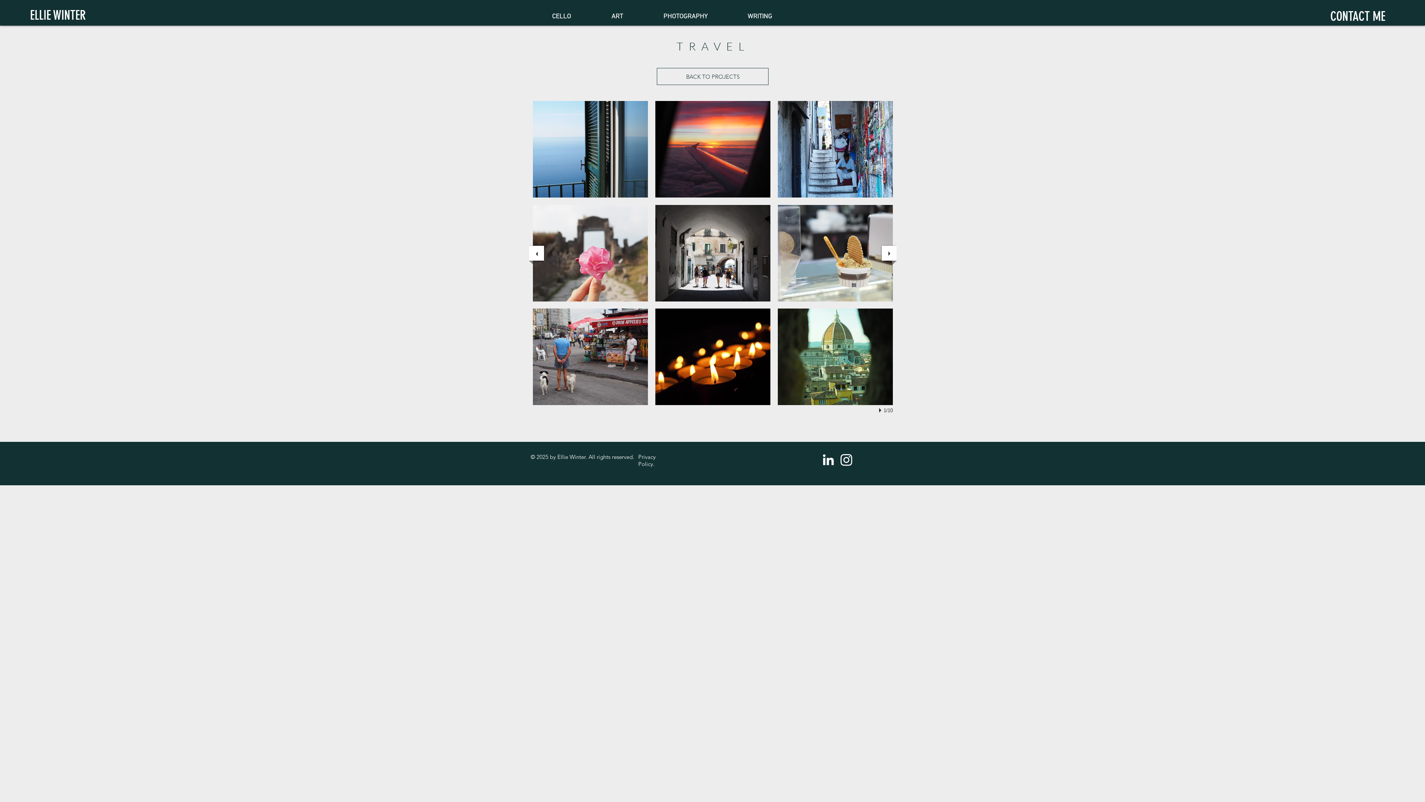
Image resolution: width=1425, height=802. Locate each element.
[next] (889, 253)
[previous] (536, 253)
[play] (881, 410)
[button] (590, 149)
